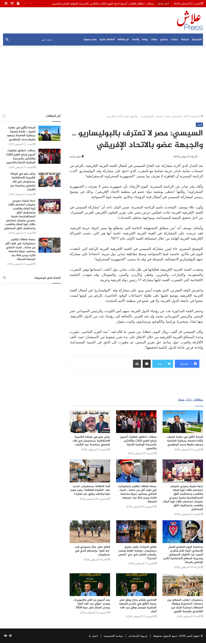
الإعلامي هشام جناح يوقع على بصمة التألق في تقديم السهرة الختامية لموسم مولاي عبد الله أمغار (138, 606)
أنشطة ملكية (106, 39)
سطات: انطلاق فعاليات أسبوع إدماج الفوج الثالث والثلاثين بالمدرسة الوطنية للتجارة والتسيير (103, 3)
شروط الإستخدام (138, 635)
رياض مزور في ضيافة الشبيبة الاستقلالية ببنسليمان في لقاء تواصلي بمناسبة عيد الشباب (91, 441)
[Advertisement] (103, 80)
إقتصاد (135, 39)
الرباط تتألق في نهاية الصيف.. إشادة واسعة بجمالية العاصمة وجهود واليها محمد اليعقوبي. (184, 441)
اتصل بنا (93, 635)
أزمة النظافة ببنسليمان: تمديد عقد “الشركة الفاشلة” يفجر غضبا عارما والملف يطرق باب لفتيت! (90, 490)
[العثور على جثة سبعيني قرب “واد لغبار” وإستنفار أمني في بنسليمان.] (90, 531)
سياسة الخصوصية (113, 635)
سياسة (185, 39)
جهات (154, 39)
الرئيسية (197, 39)
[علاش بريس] (190, 20)
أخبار (185, 116)
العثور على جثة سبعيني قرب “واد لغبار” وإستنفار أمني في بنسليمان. (92, 551)
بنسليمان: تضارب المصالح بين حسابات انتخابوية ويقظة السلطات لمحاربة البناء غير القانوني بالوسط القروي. (185, 606)
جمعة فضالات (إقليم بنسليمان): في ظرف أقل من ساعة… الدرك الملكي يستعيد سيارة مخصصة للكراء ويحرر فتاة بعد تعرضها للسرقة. (137, 494)
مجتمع (164, 39)
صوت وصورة (90, 39)
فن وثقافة (123, 39)
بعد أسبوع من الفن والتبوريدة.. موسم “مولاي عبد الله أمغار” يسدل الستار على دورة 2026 (91, 604)
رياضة (145, 39)
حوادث (174, 39)
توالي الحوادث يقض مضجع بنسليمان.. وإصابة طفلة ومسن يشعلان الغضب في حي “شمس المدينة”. (137, 553)
